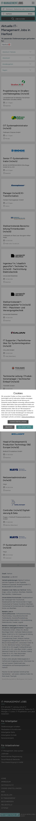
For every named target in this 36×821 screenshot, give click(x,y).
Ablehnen (8, 427)
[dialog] (18, 411)
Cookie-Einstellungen (18, 422)
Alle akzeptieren (24, 427)
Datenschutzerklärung (28, 417)
